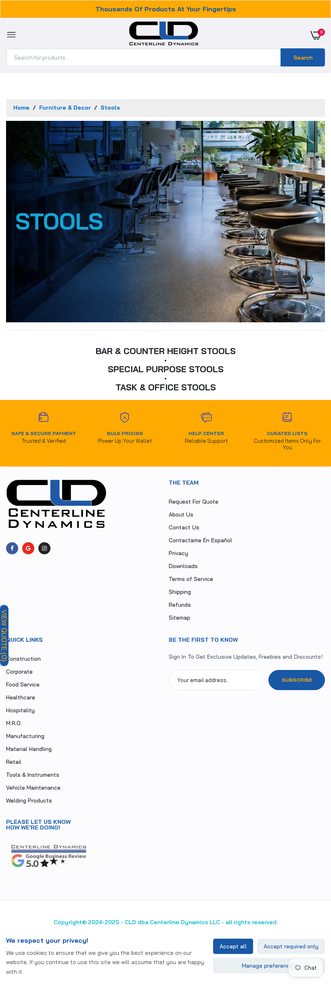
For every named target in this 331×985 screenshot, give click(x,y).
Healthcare (20, 697)
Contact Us (184, 527)
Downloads (183, 566)
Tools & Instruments (32, 774)
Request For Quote (193, 501)
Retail (13, 761)
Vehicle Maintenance (33, 787)
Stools (110, 107)
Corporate (19, 671)
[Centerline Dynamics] (163, 35)
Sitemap (179, 617)
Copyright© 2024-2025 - (88, 922)
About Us (181, 514)
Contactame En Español (200, 540)
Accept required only (291, 946)
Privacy (178, 553)
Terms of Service (191, 579)
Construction (23, 658)
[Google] (28, 548)
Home (22, 107)
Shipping (180, 591)
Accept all (233, 946)
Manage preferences (269, 965)
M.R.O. (14, 723)
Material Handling (29, 749)
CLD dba (136, 922)
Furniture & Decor (65, 107)
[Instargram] (44, 548)
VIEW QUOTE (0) (4, 636)
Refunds (180, 604)
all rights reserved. (252, 922)
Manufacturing (25, 736)
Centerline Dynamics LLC (185, 922)
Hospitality (20, 710)
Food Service (23, 684)
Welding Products (29, 800)
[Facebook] (12, 548)
